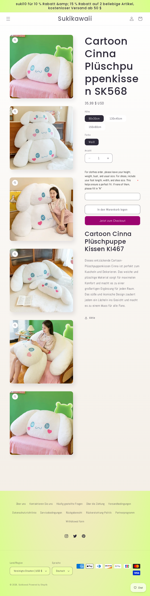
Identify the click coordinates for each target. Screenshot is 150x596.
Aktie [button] (92, 317)
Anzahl (88, 150)
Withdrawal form (75, 521)
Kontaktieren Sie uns (41, 504)
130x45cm (116, 118)
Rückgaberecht (74, 512)
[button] (8, 18)
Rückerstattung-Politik (99, 512)
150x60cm (95, 127)
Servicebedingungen (51, 512)
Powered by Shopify (38, 584)
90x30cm (94, 118)
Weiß (92, 142)
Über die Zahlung (95, 504)
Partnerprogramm (125, 512)
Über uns (21, 504)
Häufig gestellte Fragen (69, 504)
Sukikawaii (24, 584)
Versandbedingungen (119, 504)
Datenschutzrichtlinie (24, 512)
